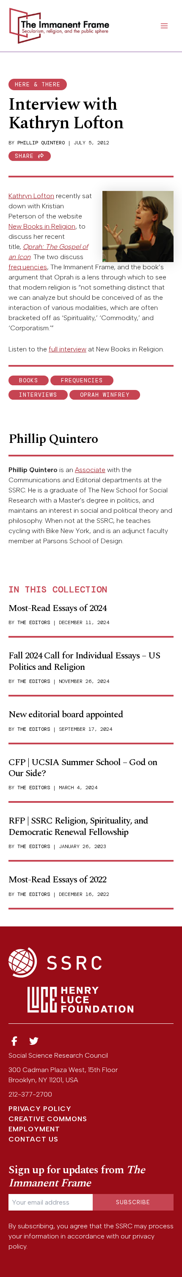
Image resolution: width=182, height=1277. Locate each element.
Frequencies (82, 380)
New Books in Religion (41, 226)
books (28, 380)
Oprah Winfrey (105, 394)
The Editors (33, 622)
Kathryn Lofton (31, 196)
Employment (34, 1129)
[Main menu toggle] (164, 26)
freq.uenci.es (27, 267)
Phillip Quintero (41, 142)
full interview (67, 349)
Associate (90, 470)
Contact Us (33, 1139)
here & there (38, 84)
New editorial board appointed (65, 714)
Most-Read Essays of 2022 (57, 880)
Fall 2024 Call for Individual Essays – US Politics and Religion (84, 661)
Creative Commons (47, 1119)
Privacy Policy (40, 1109)
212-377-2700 (30, 1094)
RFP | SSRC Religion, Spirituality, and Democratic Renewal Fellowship (78, 826)
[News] (14, 1041)
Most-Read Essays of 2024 (57, 608)
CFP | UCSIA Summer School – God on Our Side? (82, 767)
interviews (38, 394)
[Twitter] (34, 1041)
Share (26, 156)
